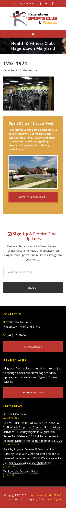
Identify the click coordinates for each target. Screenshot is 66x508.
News (34, 373)
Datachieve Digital (50, 499)
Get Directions (32, 346)
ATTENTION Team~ (16, 414)
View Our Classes (32, 392)
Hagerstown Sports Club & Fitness (33, 20)
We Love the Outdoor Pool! (20, 471)
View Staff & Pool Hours (32, 197)
